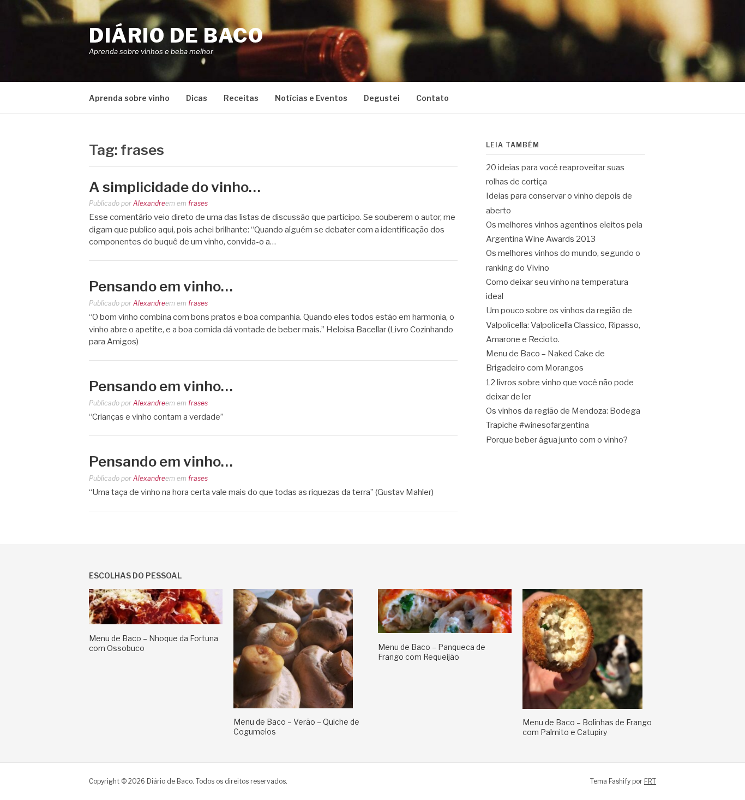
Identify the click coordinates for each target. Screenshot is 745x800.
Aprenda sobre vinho (129, 98)
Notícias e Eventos (311, 98)
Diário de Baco (176, 35)
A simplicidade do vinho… (175, 186)
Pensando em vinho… (161, 286)
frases (198, 203)
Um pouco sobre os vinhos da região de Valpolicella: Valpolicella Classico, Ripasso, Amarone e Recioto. (563, 325)
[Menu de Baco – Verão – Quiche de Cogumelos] (293, 706)
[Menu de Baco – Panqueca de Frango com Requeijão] (445, 630)
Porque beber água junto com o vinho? (557, 440)
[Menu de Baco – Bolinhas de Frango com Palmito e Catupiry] (582, 706)
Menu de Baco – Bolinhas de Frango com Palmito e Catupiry (587, 727)
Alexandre (149, 203)
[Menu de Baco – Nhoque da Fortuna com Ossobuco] (156, 621)
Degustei (382, 98)
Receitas (241, 98)
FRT (650, 781)
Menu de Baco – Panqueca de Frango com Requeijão (431, 651)
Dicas (196, 98)
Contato (432, 98)
